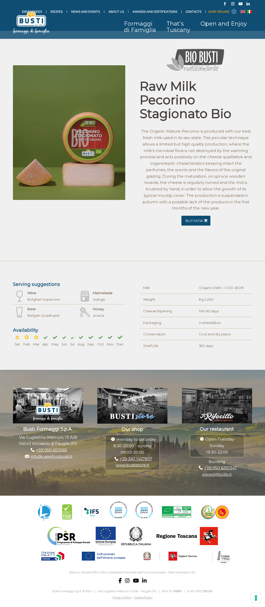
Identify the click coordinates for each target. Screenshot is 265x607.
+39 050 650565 (51, 449)
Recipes (56, 11)
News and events (85, 11)
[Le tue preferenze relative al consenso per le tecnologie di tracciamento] (256, 598)
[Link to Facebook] (225, 4)
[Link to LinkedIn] (248, 4)
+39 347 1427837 (136, 458)
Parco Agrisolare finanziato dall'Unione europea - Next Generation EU (148, 572)
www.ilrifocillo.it (217, 474)
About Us (116, 11)
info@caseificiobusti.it (51, 456)
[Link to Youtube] (240, 4)
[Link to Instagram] (233, 4)
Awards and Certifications (154, 11)
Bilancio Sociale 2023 (83, 572)
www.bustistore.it (132, 465)
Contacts (193, 11)
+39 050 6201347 (220, 467)
